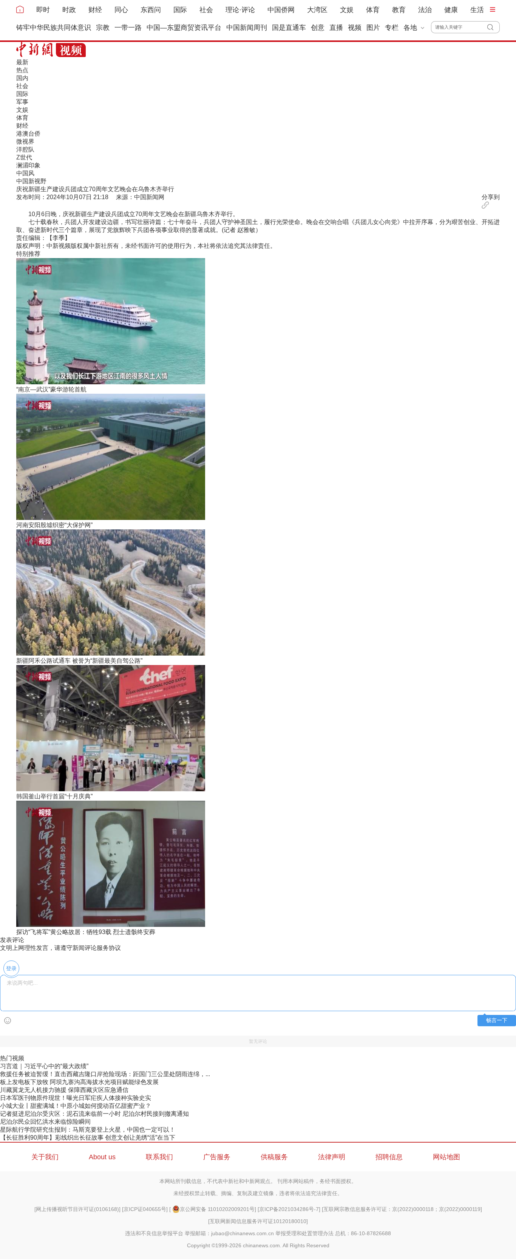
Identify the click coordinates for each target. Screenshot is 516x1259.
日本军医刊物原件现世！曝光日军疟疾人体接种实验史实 (75, 1098)
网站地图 (446, 1157)
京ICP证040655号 (145, 1209)
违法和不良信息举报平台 (154, 1233)
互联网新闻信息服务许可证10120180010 (258, 1221)
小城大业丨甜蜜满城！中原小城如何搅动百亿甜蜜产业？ (75, 1106)
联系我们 (159, 1157)
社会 (206, 10)
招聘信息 (389, 1157)
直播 (336, 27)
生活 (477, 10)
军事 (22, 102)
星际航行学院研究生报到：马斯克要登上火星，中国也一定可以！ (87, 1129)
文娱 (347, 10)
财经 (95, 10)
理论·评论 (240, 10)
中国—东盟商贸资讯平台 (184, 27)
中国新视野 (31, 181)
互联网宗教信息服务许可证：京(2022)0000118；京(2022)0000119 (401, 1209)
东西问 (151, 10)
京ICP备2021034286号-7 (289, 1209)
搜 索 (493, 27)
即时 (43, 10)
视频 (355, 27)
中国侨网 (281, 10)
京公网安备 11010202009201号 (217, 1209)
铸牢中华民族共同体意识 (53, 27)
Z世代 (24, 157)
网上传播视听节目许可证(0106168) (77, 1209)
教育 (399, 10)
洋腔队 (25, 149)
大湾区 (317, 10)
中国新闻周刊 (246, 27)
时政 (69, 10)
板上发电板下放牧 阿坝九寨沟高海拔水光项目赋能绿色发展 (79, 1082)
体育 (373, 10)
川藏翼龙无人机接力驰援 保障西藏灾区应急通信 (64, 1090)
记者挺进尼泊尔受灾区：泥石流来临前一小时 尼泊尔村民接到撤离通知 (94, 1114)
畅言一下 (496, 1020)
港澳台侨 (28, 133)
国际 (180, 10)
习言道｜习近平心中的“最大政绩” (44, 1066)
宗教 (103, 27)
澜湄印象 (28, 165)
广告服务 (216, 1157)
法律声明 (331, 1157)
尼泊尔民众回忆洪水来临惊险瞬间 (45, 1121)
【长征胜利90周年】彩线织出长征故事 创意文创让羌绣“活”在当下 (87, 1137)
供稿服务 (274, 1157)
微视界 (25, 141)
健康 (451, 10)
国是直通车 (289, 27)
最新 (22, 62)
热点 (22, 70)
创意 (317, 27)
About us (102, 1157)
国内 (22, 78)
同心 (121, 10)
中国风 (25, 173)
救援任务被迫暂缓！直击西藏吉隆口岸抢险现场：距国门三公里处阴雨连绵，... (105, 1074)
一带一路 (128, 27)
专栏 (392, 27)
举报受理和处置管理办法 (304, 1233)
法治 (425, 10)
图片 (373, 27)
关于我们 (45, 1157)
